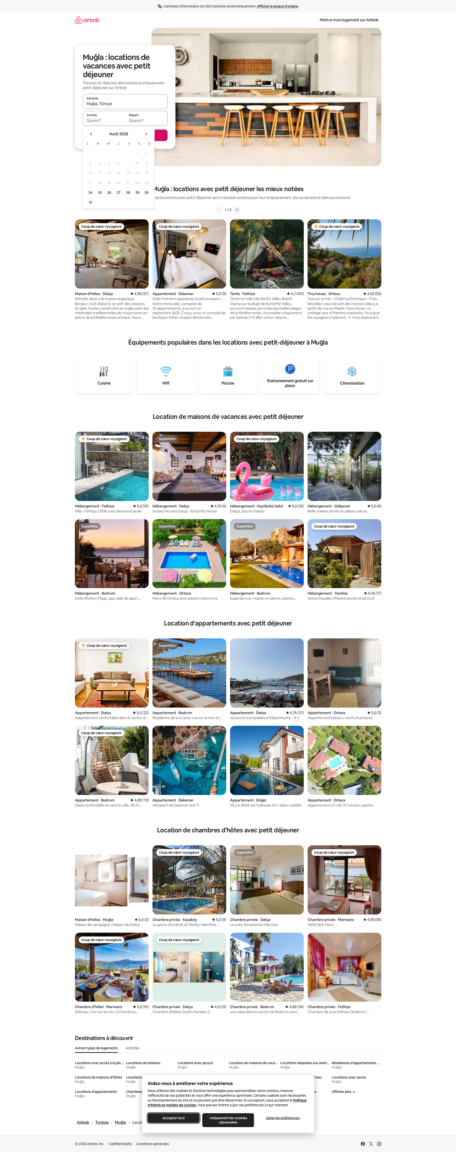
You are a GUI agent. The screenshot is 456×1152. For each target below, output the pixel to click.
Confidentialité (120, 1144)
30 (147, 192)
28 (128, 192)
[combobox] (125, 104)
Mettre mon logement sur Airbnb (349, 20)
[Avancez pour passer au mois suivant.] (146, 134)
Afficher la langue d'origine (277, 6)
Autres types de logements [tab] (96, 1048)
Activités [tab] (132, 1048)
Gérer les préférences (282, 1118)
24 (90, 192)
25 (100, 192)
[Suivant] (237, 210)
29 (137, 192)
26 (109, 192)
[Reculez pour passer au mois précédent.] (91, 134)
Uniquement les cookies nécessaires (228, 1120)
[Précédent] (219, 210)
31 (90, 202)
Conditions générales (152, 1144)
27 (118, 192)
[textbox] (104, 120)
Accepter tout (173, 1118)
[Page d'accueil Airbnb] (87, 20)
